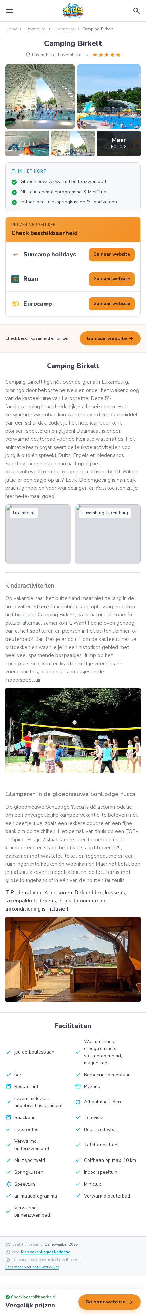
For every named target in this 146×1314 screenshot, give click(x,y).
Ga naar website (110, 338)
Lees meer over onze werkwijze (32, 1267)
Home (11, 29)
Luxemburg (35, 29)
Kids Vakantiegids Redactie (45, 1252)
